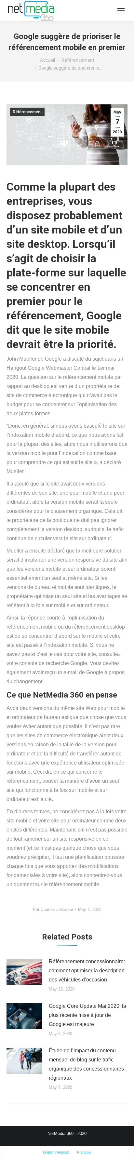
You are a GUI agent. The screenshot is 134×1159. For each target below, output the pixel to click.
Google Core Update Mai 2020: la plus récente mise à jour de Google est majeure (87, 1015)
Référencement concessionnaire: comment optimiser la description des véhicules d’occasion (87, 970)
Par (53, 909)
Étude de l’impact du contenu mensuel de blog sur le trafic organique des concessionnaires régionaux (86, 1064)
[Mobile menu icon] (120, 10)
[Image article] (24, 972)
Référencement (27, 112)
